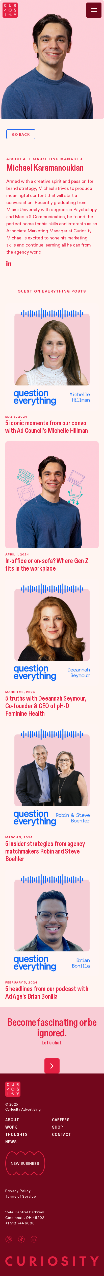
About (12, 1120)
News (11, 1142)
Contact (61, 1134)
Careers (61, 1120)
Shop (57, 1127)
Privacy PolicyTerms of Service (20, 1194)
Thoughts (16, 1134)
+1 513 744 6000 (20, 1223)
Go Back (21, 134)
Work (11, 1127)
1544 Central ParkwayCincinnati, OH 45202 (24, 1215)
